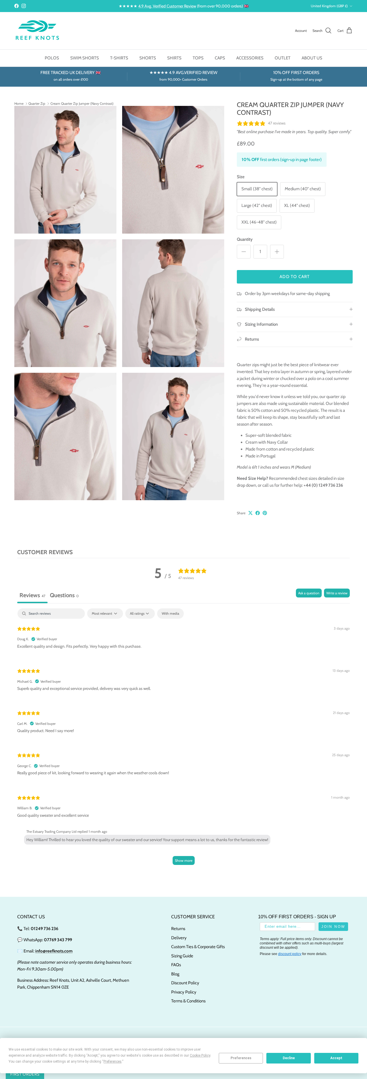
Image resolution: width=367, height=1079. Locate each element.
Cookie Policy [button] (200, 1055)
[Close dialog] (274, 475)
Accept (336, 1058)
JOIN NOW (183, 632)
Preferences (241, 1058)
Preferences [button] (113, 1061)
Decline (289, 1058)
